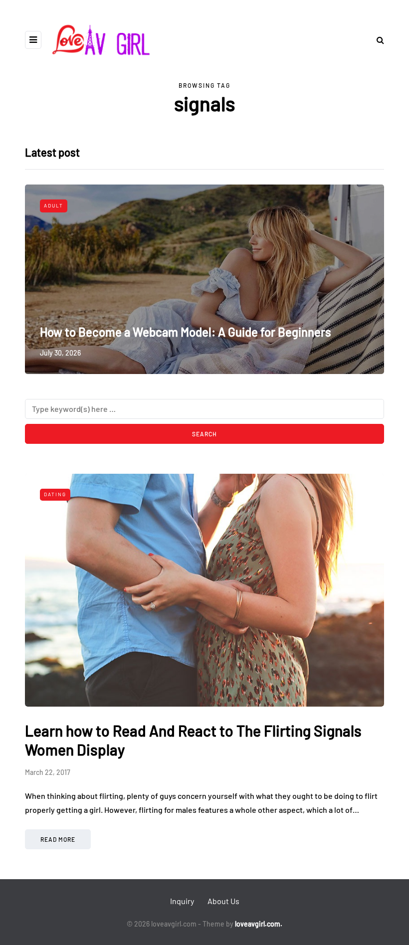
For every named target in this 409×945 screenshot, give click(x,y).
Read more (57, 839)
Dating (55, 494)
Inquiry (182, 901)
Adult (53, 205)
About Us (223, 901)
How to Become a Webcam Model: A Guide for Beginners (185, 332)
